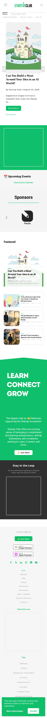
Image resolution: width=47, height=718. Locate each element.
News (10, 268)
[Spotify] (31, 562)
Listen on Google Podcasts (23, 547)
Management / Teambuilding (23, 673)
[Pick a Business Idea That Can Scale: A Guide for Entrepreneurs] (12, 299)
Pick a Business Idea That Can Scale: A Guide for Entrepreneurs (30, 299)
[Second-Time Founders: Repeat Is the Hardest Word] (12, 337)
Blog (22, 295)
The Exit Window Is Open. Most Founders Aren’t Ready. (30, 318)
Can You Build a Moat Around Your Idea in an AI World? (22, 79)
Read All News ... (11, 114)
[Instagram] (26, 562)
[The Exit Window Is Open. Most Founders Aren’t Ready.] (12, 318)
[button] (4, 69)
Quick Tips (23, 677)
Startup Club (25, 303)
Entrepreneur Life (23, 682)
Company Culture (23, 692)
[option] (23, 69)
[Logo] (23, 4)
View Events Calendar (23, 182)
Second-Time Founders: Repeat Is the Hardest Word (31, 336)
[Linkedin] (21, 562)
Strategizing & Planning (23, 696)
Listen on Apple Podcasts (23, 554)
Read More (13, 108)
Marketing (23, 663)
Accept (33, 711)
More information (15, 711)
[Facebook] (10, 562)
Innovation (23, 687)
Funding (23, 668)
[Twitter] (15, 562)
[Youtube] (36, 562)
